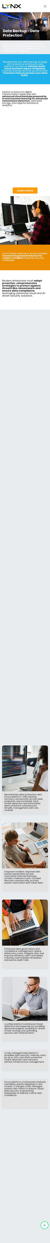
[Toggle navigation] (45, 6)
